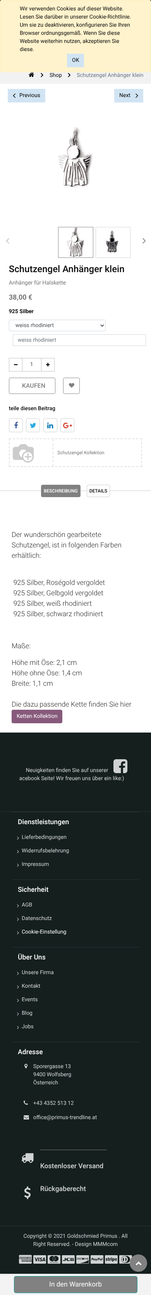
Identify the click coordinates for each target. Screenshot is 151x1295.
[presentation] (8, 240)
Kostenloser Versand (72, 1166)
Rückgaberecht (63, 1189)
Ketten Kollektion (37, 716)
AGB (27, 905)
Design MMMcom (96, 1244)
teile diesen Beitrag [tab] (32, 409)
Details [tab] (98, 491)
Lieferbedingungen (44, 837)
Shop (56, 75)
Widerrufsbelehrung (45, 851)
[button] (71, 386)
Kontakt (31, 986)
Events (30, 1000)
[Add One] (48, 364)
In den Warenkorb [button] (75, 1284)
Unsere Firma (38, 973)
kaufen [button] (32, 385)
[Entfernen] (15, 364)
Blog (27, 1013)
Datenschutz (37, 918)
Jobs (28, 1027)
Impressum (35, 864)
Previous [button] (29, 95)
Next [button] (125, 95)
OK (75, 60)
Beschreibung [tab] (61, 491)
